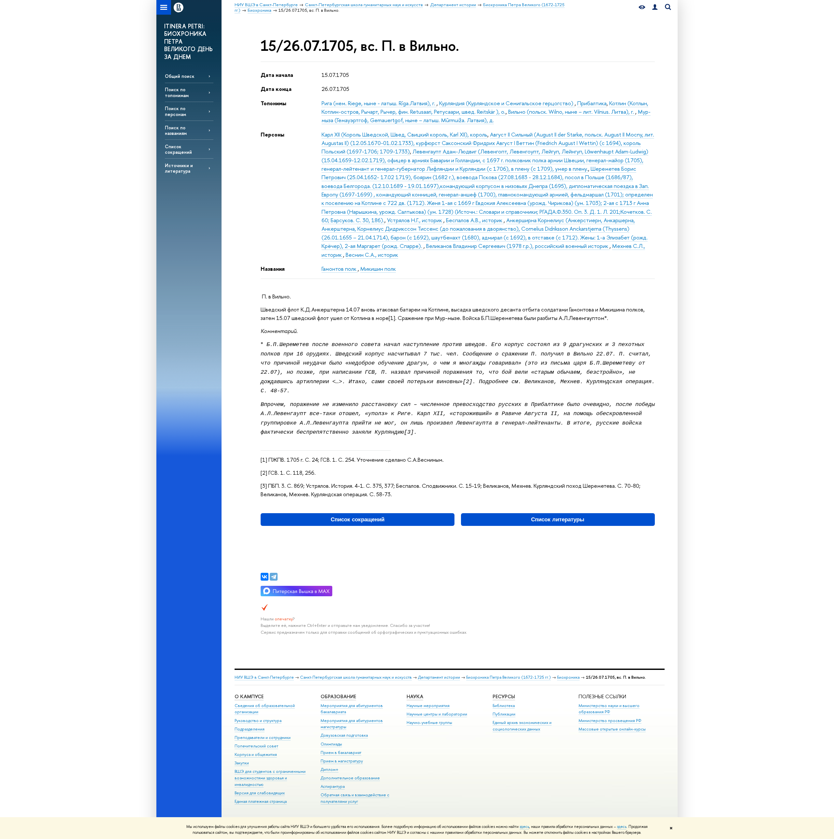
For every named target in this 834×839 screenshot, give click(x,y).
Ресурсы (504, 696)
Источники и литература (179, 168)
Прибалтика (592, 103)
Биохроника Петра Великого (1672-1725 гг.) (508, 677)
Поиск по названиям (176, 130)
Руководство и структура (258, 720)
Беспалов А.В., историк (475, 220)
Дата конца (276, 89)
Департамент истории (439, 677)
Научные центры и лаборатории (437, 714)
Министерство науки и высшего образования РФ (609, 709)
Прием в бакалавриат (341, 752)
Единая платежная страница (261, 801)
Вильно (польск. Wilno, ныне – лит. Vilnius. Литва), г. (571, 111)
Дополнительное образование (350, 778)
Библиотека (504, 705)
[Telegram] (274, 577)
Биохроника (568, 677)
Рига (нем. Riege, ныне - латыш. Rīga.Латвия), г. (379, 103)
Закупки (242, 763)
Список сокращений (178, 149)
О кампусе (249, 696)
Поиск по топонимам (177, 92)
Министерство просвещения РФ (610, 720)
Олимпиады (331, 744)
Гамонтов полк (340, 268)
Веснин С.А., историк (372, 254)
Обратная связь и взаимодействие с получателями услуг (355, 798)
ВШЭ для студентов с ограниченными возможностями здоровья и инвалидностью (270, 778)
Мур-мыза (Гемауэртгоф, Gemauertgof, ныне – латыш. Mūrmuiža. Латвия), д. (486, 116)
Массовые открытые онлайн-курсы (612, 729)
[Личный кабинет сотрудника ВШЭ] (655, 7)
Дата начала (277, 75)
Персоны (272, 134)
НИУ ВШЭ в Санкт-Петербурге (264, 677)
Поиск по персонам (175, 111)
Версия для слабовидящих (260, 793)
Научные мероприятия (428, 705)
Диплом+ (329, 769)
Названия (273, 268)
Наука (415, 696)
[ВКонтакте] (264, 577)
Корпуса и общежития (256, 754)
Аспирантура (333, 786)
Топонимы (273, 103)
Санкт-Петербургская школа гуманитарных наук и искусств (356, 677)
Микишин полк (378, 268)
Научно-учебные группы (429, 722)
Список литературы (557, 519)
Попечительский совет (256, 746)
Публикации (504, 714)
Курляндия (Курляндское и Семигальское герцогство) (507, 103)
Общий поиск (179, 76)
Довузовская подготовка (344, 735)
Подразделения (250, 729)
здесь (524, 826)
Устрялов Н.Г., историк (415, 220)
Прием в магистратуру (342, 761)
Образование (338, 696)
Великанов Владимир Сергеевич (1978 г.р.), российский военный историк (518, 246)
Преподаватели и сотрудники (263, 737)
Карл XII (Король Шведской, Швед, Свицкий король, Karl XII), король (404, 134)
